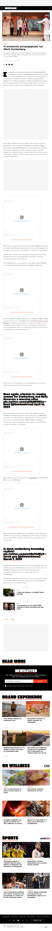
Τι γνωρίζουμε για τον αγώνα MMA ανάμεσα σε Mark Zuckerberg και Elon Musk (30, 607)
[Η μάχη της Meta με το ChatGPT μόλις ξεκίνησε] (9, 592)
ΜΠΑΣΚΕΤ (30, 890)
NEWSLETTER (37, 920)
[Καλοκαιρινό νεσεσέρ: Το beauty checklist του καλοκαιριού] (38, 709)
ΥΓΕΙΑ (5, 818)
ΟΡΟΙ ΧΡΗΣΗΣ (31, 916)
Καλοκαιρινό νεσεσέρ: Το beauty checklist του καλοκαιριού (36, 720)
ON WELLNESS (16, 766)
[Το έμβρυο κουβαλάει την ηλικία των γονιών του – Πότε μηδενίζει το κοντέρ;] (14, 809)
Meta (42, 145)
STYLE (6, 619)
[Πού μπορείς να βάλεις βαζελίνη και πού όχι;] (38, 778)
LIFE (18, 590)
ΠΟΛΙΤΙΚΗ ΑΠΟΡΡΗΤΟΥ (43, 916)
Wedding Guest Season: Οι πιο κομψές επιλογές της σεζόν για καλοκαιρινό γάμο (14, 749)
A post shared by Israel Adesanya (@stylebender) (22, 311)
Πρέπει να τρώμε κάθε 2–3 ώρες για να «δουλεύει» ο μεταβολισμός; (37, 821)
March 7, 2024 (12, 559)
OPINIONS (30, 859)
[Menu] (2, 8)
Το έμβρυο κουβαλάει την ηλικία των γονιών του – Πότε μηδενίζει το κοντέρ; (13, 821)
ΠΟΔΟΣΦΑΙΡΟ (7, 859)
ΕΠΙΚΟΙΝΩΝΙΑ (6, 916)
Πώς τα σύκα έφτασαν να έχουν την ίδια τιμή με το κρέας (13, 790)
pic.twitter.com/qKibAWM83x (23, 402)
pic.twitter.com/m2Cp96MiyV (23, 554)
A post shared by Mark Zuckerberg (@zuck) (21, 239)
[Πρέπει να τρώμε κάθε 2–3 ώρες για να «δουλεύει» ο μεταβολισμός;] (38, 809)
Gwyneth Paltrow (33, 478)
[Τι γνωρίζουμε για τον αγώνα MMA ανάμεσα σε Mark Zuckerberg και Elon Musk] (9, 606)
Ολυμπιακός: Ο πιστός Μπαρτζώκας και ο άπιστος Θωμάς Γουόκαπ (37, 863)
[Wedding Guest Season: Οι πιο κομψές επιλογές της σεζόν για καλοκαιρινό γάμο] (14, 738)
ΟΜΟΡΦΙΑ (30, 787)
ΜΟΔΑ (13, 619)
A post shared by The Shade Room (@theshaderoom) (22, 526)
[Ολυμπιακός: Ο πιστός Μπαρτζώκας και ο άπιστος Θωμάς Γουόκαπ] (38, 850)
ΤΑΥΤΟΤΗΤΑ (15, 916)
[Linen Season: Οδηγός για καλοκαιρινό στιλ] (14, 709)
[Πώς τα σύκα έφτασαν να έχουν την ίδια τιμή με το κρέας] (14, 778)
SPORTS (10, 838)
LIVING (6, 787)
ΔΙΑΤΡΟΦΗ (30, 818)
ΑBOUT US (23, 916)
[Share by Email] (12, 64)
